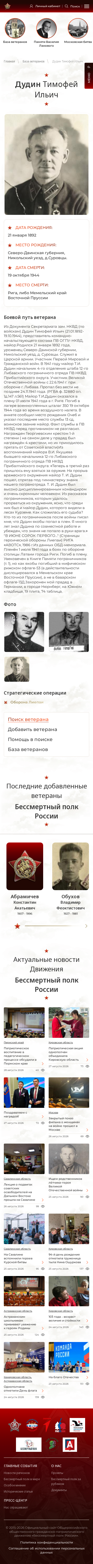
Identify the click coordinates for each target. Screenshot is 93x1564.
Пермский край (14, 1042)
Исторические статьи (18, 1491)
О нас (56, 1465)
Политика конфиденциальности (46, 1542)
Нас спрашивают (16, 1507)
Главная (9, 61)
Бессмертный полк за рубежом (66, 1481)
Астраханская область (18, 1310)
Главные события (20, 1465)
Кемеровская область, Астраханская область (18, 1379)
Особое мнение (15, 1485)
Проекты (57, 1473)
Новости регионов (17, 1473)
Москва (53, 1112)
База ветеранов (33, 61)
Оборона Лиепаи (27, 702)
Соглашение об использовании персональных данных (47, 1550)
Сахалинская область (17, 1178)
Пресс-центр (15, 1500)
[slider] (17, 926)
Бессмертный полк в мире (22, 1479)
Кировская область (61, 1042)
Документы (59, 1490)
